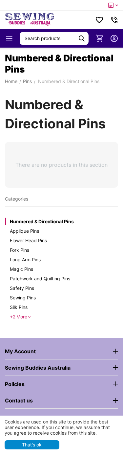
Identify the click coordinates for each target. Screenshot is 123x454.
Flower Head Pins (28, 240)
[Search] (82, 38)
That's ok (32, 444)
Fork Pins (19, 250)
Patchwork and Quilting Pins (40, 278)
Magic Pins (21, 269)
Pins (27, 81)
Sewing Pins (23, 297)
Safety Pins (22, 288)
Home (11, 81)
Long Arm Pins (25, 259)
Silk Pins (19, 307)
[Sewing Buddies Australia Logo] (29, 20)
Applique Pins (24, 231)
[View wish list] (99, 20)
